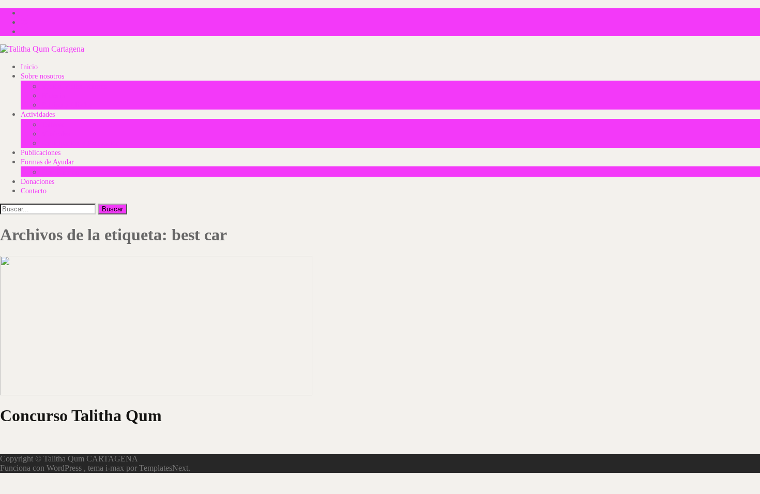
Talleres (52, 125)
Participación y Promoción (80, 143)
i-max (115, 468)
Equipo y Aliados (66, 105)
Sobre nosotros (42, 76)
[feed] (25, 22)
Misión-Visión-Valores (74, 86)
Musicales (55, 134)
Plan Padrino (60, 172)
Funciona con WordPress (42, 468)
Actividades (38, 114)
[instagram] (25, 31)
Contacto (34, 191)
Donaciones (37, 182)
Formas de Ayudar (47, 162)
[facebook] (25, 12)
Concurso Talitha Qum (81, 415)
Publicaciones (40, 153)
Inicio (29, 67)
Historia (53, 96)
